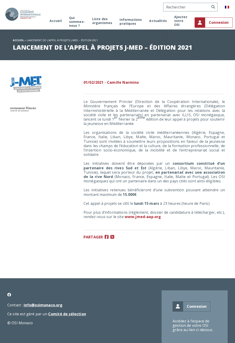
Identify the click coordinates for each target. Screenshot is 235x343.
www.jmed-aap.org (143, 216)
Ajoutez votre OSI (180, 21)
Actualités (158, 21)
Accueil (56, 21)
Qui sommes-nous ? (77, 21)
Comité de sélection (67, 313)
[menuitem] (226, 7)
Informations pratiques (131, 22)
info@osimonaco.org (43, 305)
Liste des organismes (102, 21)
